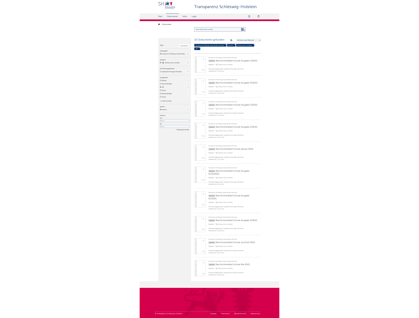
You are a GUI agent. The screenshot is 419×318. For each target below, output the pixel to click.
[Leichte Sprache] (249, 16)
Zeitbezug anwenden (183, 129)
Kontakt (214, 314)
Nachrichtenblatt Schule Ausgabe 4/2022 (236, 82)
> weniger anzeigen (166, 101)
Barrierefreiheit (240, 314)
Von (161, 118)
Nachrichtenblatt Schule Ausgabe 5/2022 (236, 60)
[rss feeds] (231, 40)
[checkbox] (160, 53)
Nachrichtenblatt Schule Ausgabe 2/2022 (236, 127)
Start (160, 16)
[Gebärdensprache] (258, 16)
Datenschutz (255, 314)
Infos (184, 16)
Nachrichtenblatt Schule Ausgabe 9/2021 (236, 220)
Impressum (225, 314)
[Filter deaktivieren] (225, 44)
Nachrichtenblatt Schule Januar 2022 (234, 149)
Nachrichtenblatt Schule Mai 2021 (233, 264)
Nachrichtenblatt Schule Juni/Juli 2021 (235, 242)
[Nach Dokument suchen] (243, 29)
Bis (161, 124)
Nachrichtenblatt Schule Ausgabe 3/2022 (236, 105)
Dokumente (172, 16)
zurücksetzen (184, 46)
